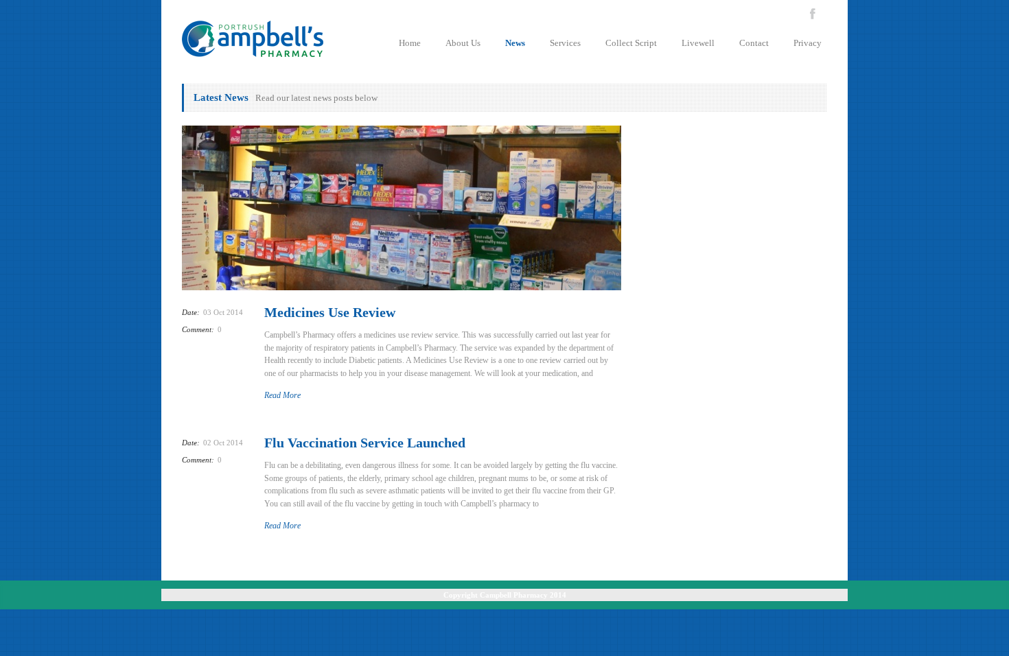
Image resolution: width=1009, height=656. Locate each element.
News (515, 43)
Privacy (807, 43)
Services (565, 43)
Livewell (698, 43)
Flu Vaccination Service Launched (364, 442)
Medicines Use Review (329, 312)
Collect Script (631, 43)
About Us (462, 43)
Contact (754, 43)
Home (410, 43)
